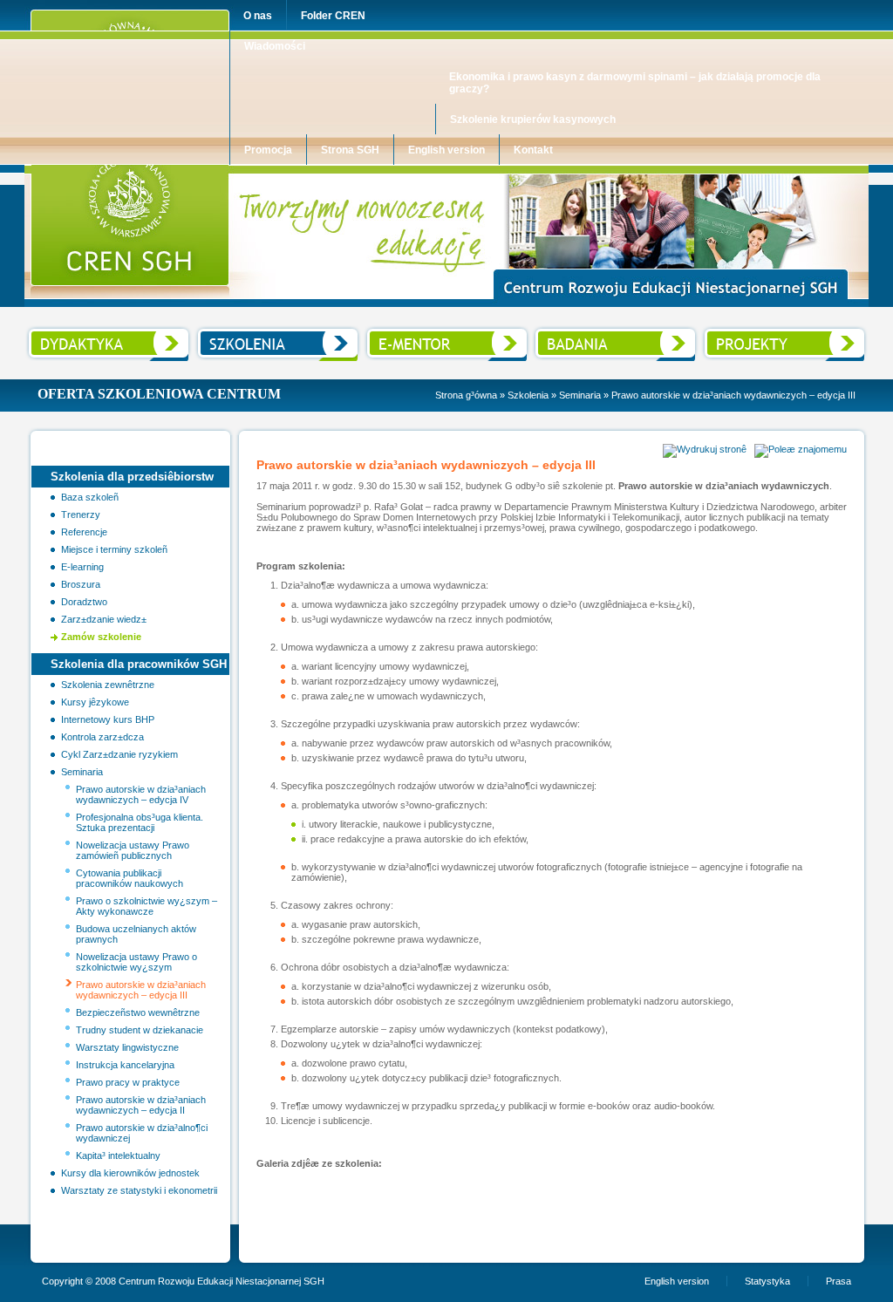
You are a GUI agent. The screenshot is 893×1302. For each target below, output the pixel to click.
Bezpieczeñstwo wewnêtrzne (138, 1012)
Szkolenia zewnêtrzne (107, 684)
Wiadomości (274, 46)
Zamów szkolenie (101, 636)
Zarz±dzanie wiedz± (104, 619)
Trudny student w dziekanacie (139, 1030)
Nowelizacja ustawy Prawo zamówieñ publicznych (132, 850)
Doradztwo (84, 601)
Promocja (268, 150)
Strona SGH (350, 150)
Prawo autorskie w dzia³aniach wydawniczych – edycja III (141, 989)
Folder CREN (333, 16)
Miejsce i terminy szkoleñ (114, 549)
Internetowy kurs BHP (107, 719)
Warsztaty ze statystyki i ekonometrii (139, 1190)
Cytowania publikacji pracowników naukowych (129, 878)
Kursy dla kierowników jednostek (130, 1173)
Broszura (80, 584)
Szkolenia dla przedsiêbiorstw (132, 476)
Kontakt (533, 150)
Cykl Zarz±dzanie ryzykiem (119, 754)
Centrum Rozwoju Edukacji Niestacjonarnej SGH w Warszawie (167, 170)
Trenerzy (80, 514)
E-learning (82, 567)
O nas (257, 16)
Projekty (718, 329)
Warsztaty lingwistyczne (127, 1047)
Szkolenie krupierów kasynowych (533, 119)
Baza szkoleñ (90, 497)
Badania (550, 329)
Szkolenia (215, 329)
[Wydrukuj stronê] (704, 449)
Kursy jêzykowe (95, 702)
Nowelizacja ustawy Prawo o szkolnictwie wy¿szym (136, 961)
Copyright (62, 1281)
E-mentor (383, 329)
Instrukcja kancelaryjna (125, 1065)
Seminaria (580, 395)
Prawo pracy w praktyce (128, 1082)
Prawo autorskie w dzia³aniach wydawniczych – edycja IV (141, 794)
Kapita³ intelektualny (118, 1155)
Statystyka (767, 1281)
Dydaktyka (48, 329)
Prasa (838, 1281)
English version (446, 150)
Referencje (84, 532)
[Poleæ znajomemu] (800, 449)
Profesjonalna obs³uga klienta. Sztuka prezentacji (139, 822)
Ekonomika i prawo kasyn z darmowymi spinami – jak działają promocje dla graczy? (635, 83)
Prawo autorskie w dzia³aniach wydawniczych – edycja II (141, 1104)
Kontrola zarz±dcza (102, 737)
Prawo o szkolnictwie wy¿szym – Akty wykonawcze (146, 906)
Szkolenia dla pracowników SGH (139, 664)
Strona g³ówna (466, 395)
